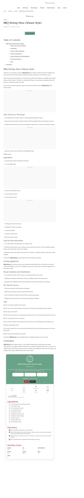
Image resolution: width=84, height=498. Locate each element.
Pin (27, 381)
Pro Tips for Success (16, 59)
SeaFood (42, 7)
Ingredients (14, 48)
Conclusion (9, 64)
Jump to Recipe (30, 33)
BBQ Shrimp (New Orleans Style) (15, 43)
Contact (65, 7)
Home (18, 7)
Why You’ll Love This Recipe (18, 45)
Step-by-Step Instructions (17, 51)
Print (33, 381)
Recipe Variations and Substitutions (20, 56)
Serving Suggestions (16, 54)
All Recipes (25, 7)
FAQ (12, 62)
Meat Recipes (34, 7)
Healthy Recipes (51, 7)
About (59, 7)
